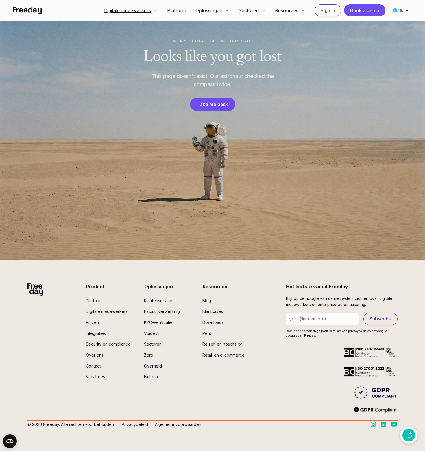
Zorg (148, 354)
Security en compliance (108, 344)
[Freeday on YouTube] (394, 424)
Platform (176, 10)
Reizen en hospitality (222, 344)
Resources (215, 286)
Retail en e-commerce (223, 354)
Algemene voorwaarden (178, 424)
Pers (206, 333)
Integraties (96, 333)
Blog (206, 300)
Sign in (328, 10)
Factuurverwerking (162, 311)
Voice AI (152, 333)
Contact (93, 365)
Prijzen (92, 322)
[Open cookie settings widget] (10, 441)
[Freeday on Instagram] (373, 424)
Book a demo (364, 10)
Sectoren (153, 344)
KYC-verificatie (158, 322)
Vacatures (95, 376)
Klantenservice (158, 300)
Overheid (153, 365)
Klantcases (212, 311)
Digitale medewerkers (127, 10)
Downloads (213, 322)
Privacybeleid (135, 424)
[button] (130, 10)
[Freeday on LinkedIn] (383, 424)
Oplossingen (158, 286)
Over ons (95, 354)
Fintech (151, 376)
